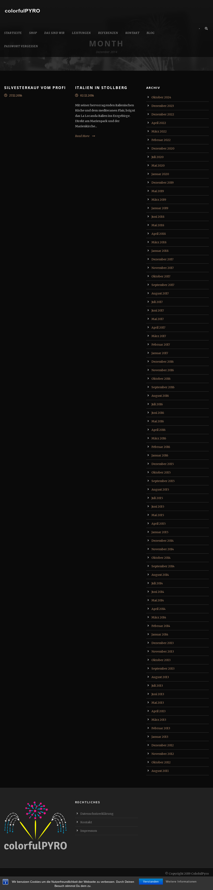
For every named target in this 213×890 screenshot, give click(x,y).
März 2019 (158, 199)
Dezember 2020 (162, 148)
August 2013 (160, 677)
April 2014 (158, 609)
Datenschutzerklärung (97, 814)
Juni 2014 (157, 592)
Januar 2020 (160, 174)
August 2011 (160, 771)
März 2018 (158, 242)
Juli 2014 (157, 583)
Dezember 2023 (162, 106)
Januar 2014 (159, 634)
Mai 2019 (157, 191)
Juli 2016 (157, 404)
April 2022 (158, 123)
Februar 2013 (160, 728)
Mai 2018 (157, 225)
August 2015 (160, 489)
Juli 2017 (157, 302)
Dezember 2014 (162, 541)
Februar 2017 (160, 344)
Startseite (13, 33)
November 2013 (162, 651)
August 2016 (160, 396)
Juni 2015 (157, 506)
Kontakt (132, 33)
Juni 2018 (157, 217)
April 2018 (158, 234)
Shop (33, 33)
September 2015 (163, 481)
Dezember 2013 (162, 643)
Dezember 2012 (162, 745)
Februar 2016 (160, 447)
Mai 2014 (157, 600)
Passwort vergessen (21, 46)
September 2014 (163, 566)
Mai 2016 (157, 421)
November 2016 (162, 370)
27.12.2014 (15, 95)
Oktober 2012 (161, 762)
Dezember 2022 (162, 114)
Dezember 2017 (162, 259)
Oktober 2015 (161, 472)
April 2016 (158, 430)
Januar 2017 (159, 353)
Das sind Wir (54, 33)
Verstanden (151, 881)
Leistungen (81, 33)
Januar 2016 (159, 455)
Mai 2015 (157, 515)
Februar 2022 (161, 140)
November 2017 (162, 268)
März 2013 (158, 720)
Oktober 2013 (161, 660)
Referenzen (108, 33)
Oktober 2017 (160, 276)
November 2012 (162, 754)
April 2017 (158, 327)
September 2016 (163, 387)
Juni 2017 (157, 310)
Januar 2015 (159, 532)
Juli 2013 (157, 685)
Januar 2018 (159, 251)
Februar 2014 (160, 626)
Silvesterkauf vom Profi (35, 87)
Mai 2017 (157, 319)
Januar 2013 (159, 737)
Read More (82, 136)
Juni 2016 (157, 413)
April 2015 (158, 523)
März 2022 (159, 131)
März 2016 (158, 438)
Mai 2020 (158, 165)
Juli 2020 (157, 157)
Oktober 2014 (161, 558)
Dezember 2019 (162, 182)
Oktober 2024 (161, 97)
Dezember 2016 (162, 361)
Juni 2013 (157, 694)
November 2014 (162, 549)
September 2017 (162, 285)
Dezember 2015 (162, 464)
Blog (151, 33)
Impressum (88, 831)
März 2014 (158, 617)
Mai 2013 (157, 703)
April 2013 (158, 711)
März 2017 (158, 336)
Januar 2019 (159, 208)
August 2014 (160, 575)
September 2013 (163, 668)
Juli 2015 (157, 498)
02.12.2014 (87, 95)
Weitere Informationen (181, 881)
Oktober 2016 (161, 379)
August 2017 (160, 293)
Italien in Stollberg (101, 87)
